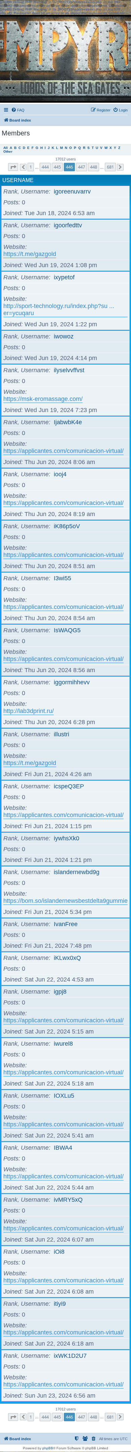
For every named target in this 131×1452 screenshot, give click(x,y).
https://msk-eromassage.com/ (43, 399)
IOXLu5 (64, 1095)
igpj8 (60, 991)
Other (7, 151)
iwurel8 (63, 1043)
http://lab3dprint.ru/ (28, 711)
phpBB (47, 1448)
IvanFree (66, 924)
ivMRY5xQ (68, 1199)
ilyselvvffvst (69, 370)
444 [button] (45, 167)
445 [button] (57, 167)
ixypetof (64, 277)
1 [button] (31, 167)
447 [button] (81, 167)
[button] (13, 167)
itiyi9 (60, 1303)
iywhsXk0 (66, 838)
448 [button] (93, 167)
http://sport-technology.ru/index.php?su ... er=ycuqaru (58, 309)
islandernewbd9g (76, 872)
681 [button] (110, 167)
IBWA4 (63, 1147)
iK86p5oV (67, 526)
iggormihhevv (72, 682)
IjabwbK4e (68, 422)
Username (18, 180)
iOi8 (59, 1251)
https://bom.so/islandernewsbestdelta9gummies (67, 900)
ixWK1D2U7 (70, 1355)
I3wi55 (62, 578)
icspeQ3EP (69, 786)
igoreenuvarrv (72, 191)
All (5, 148)
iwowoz (64, 336)
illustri (61, 734)
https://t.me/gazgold (29, 254)
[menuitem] (18, 110)
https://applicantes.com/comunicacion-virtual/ (63, 451)
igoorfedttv (68, 225)
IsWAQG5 (67, 630)
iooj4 (60, 474)
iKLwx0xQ (67, 957)
